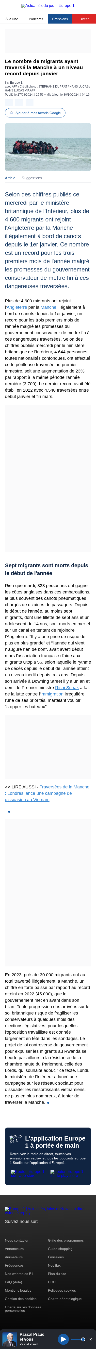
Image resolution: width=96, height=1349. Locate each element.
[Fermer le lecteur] (91, 1339)
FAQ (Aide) (13, 1282)
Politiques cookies (62, 1290)
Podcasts (36, 19)
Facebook (25, 1231)
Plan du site (57, 1274)
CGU (52, 1282)
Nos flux (54, 1265)
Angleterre (17, 307)
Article (10, 178)
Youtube (33, 1231)
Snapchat (41, 1231)
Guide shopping (60, 1249)
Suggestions (32, 178)
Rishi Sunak (67, 687)
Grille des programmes (66, 1240)
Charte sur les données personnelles (23, 1308)
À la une (11, 19)
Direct (84, 19)
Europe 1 (16, 82)
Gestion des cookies (20, 1299)
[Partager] (9, 102)
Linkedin (50, 1231)
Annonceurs (14, 1249)
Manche (48, 307)
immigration (52, 694)
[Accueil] (48, 5)
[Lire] (63, 1339)
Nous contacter (17, 1240)
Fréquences (14, 1265)
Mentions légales (18, 1290)
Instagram (16, 1231)
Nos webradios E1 (19, 1274)
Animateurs (14, 1257)
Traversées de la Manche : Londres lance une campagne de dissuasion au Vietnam (47, 793)
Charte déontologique (65, 1299)
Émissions (60, 19)
